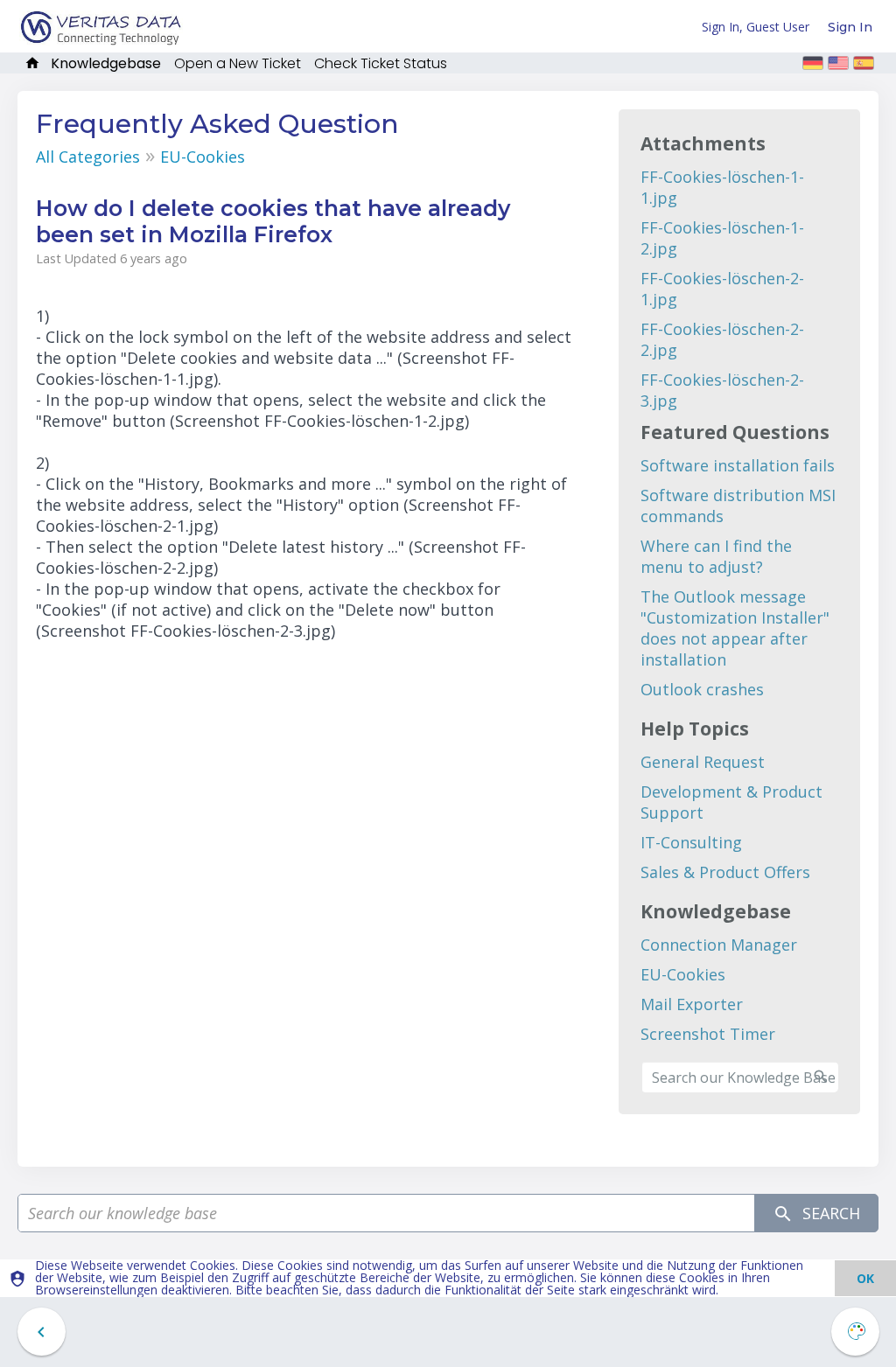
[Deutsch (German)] (812, 63)
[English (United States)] (838, 63)
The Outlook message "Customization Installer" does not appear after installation (735, 628)
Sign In (850, 27)
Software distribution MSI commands (738, 506)
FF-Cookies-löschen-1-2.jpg (722, 238)
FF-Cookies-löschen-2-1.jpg (722, 289)
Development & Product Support (731, 802)
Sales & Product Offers (725, 871)
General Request (702, 761)
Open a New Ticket (237, 63)
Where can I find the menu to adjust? (716, 556)
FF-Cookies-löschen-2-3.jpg (722, 390)
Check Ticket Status (380, 63)
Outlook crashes (702, 689)
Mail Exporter (691, 1004)
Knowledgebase (106, 63)
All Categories (88, 156)
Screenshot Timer (707, 1033)
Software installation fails (737, 465)
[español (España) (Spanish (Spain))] (863, 63)
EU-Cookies (202, 156)
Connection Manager (718, 944)
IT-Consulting (691, 842)
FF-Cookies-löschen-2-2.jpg (722, 339)
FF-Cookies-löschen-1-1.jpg (722, 187)
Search (829, 1213)
